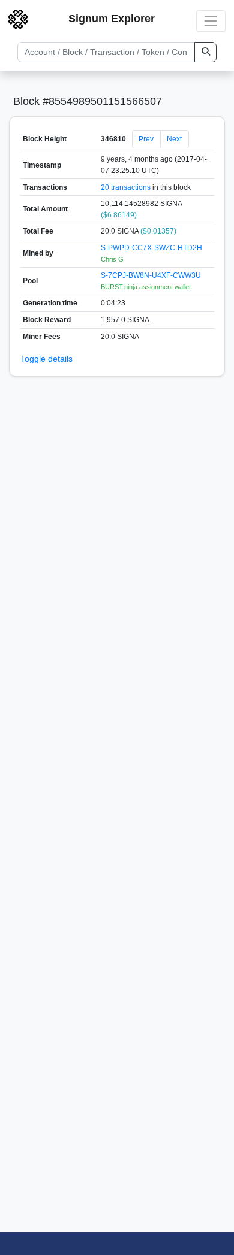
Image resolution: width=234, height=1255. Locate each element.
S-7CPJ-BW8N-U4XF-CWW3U (151, 275)
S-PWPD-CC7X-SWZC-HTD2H (151, 248)
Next (174, 139)
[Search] (205, 52)
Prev (146, 139)
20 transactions (126, 187)
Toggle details (46, 358)
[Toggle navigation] (211, 20)
